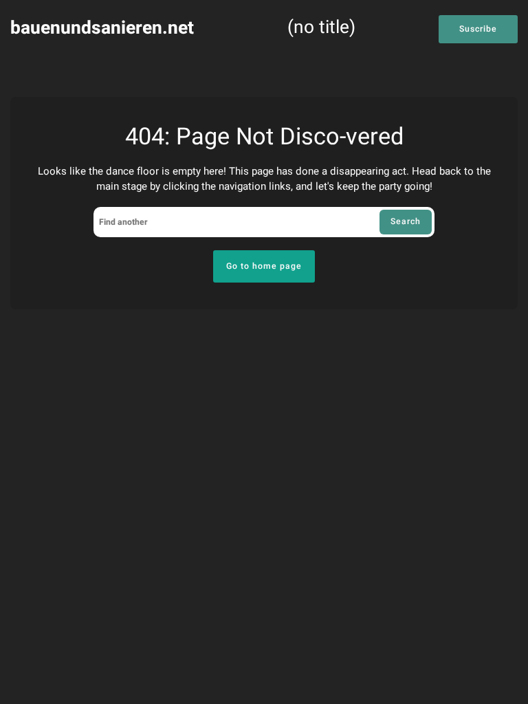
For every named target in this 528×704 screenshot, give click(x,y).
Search (405, 221)
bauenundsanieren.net (102, 27)
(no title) (321, 28)
